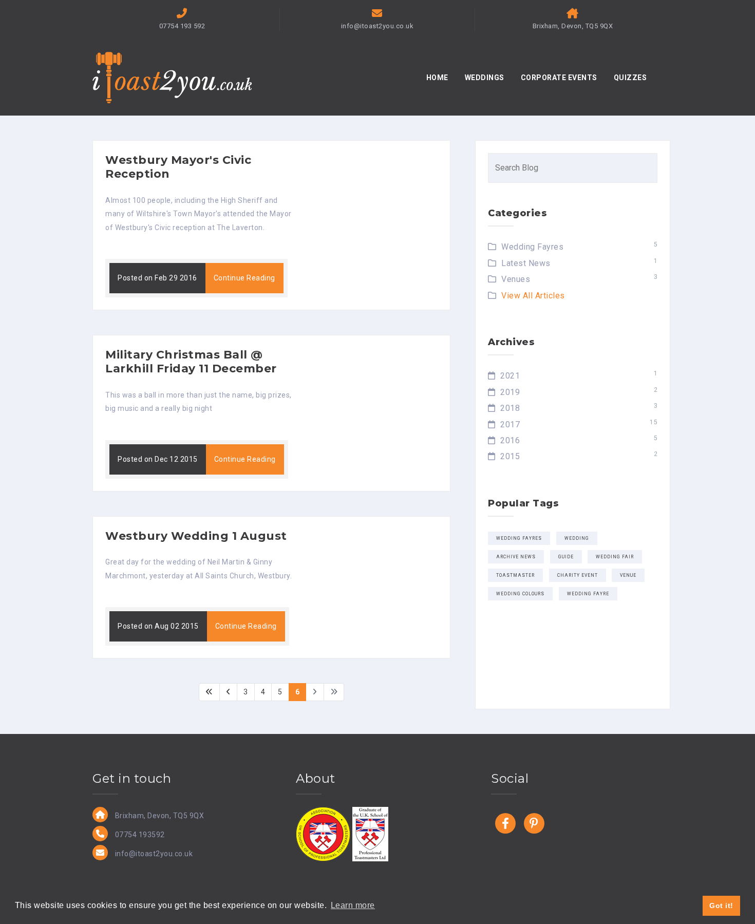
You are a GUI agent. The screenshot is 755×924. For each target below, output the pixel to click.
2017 (510, 424)
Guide (566, 556)
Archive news (516, 556)
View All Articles (533, 295)
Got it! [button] (721, 905)
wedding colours (520, 593)
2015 (510, 456)
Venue (628, 575)
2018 (510, 408)
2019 (510, 392)
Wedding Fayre (588, 593)
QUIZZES (630, 77)
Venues (515, 279)
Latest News (526, 263)
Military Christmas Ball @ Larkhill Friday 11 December (191, 362)
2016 (510, 440)
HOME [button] (437, 77)
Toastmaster (515, 575)
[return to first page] (209, 692)
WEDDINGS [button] (484, 77)
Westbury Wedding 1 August (196, 536)
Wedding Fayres (532, 247)
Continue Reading (244, 278)
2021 (510, 376)
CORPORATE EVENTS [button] (559, 77)
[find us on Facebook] (505, 823)
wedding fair (615, 556)
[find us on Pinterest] (534, 823)
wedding (576, 538)
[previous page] (228, 692)
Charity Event (577, 575)
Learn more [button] (353, 905)
